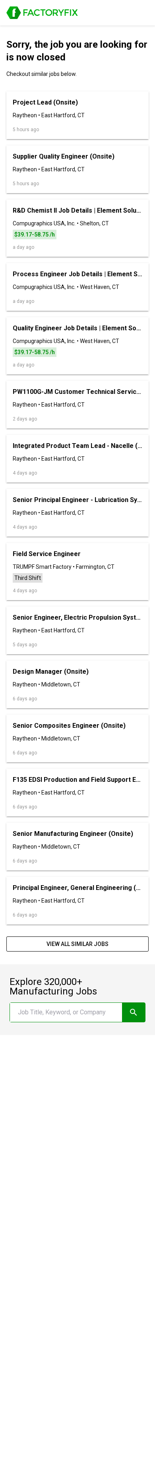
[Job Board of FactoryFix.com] (42, 12)
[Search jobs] (133, 1012)
